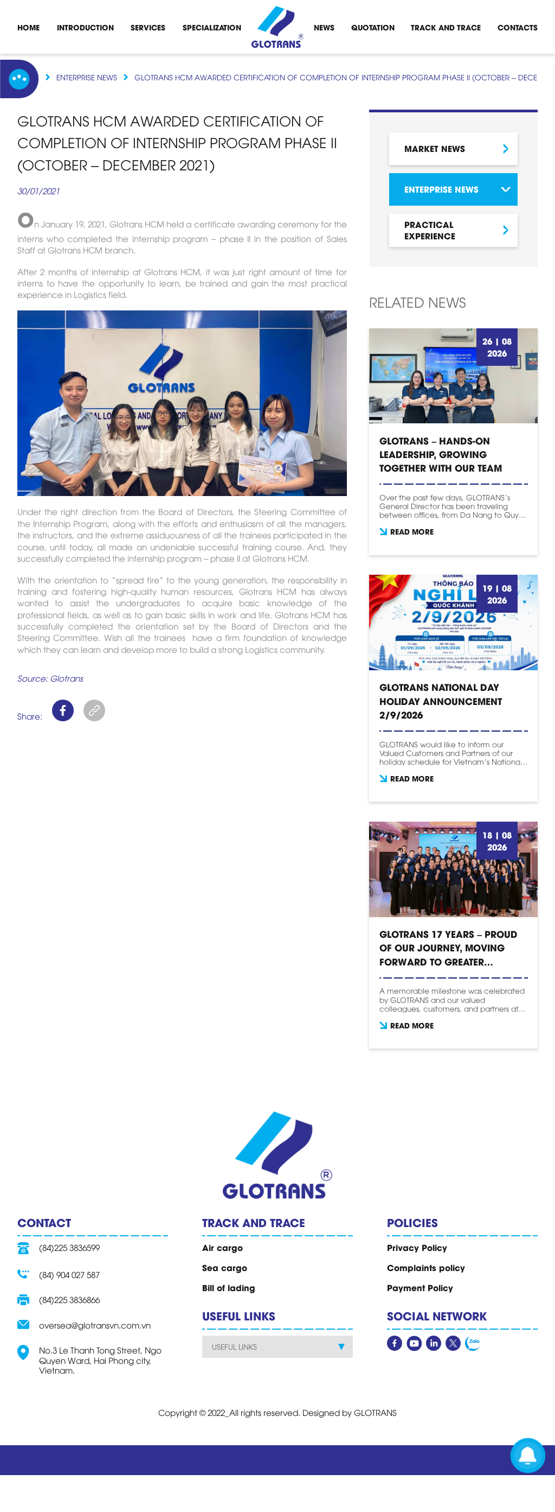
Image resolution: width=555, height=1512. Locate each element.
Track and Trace (446, 27)
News (324, 27)
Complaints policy (426, 1267)
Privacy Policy (417, 1247)
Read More (412, 531)
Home (28, 27)
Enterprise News (86, 77)
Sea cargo (224, 1267)
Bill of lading (228, 1287)
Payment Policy (420, 1287)
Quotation (373, 27)
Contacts (518, 27)
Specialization (212, 27)
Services (148, 27)
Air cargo (222, 1247)
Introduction (85, 27)
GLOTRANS (375, 1412)
